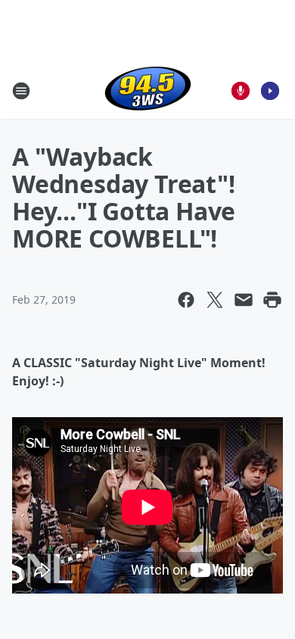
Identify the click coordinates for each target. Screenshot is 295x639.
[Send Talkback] (240, 91)
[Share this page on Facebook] (186, 299)
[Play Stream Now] (270, 91)
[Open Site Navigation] (21, 91)
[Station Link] (148, 90)
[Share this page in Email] (243, 299)
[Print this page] (272, 299)
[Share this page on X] (214, 299)
